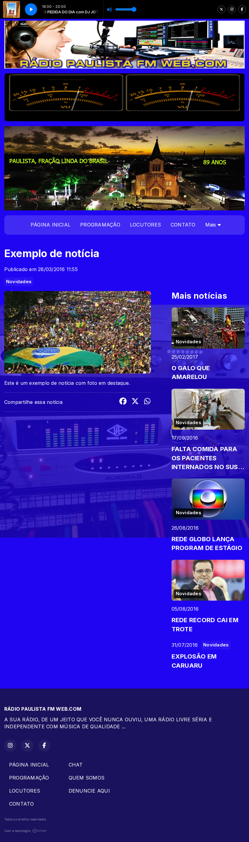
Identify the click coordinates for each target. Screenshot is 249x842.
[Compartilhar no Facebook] (123, 402)
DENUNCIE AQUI (89, 791)
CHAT (76, 765)
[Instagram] (232, 9)
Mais (211, 225)
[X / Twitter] (221, 9)
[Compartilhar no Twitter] (135, 402)
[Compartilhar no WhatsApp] (147, 402)
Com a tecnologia (17, 831)
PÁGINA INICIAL (50, 225)
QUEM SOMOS (86, 778)
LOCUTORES (145, 225)
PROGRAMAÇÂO (100, 225)
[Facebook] (242, 9)
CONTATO (183, 225)
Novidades (19, 281)
